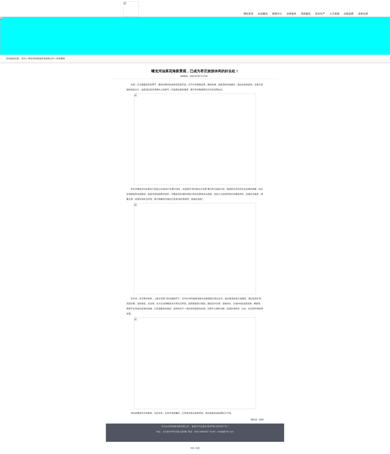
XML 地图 (195, 447)
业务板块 (291, 13)
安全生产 (320, 13)
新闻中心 (277, 13)
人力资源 (334, 13)
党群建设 (306, 13)
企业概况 (263, 13)
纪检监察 (349, 13)
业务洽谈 (363, 13)
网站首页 (248, 13)
